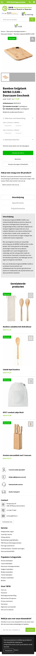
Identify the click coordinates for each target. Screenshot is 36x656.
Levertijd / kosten (6, 534)
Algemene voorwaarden (8, 607)
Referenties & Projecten (8, 598)
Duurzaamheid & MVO (7, 551)
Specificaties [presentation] (18, 203)
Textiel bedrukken (6, 575)
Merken (3, 580)
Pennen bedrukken (7, 561)
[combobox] (15, 19)
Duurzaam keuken (6, 34)
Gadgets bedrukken (7, 569)
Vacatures (4, 593)
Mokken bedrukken (7, 572)
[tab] (18, 197)
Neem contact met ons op (10, 185)
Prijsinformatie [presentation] (18, 208)
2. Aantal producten (11, 139)
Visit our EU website (7, 610)
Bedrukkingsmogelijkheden (9, 540)
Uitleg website (5, 537)
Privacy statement (7, 601)
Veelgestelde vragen (7, 531)
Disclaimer (4, 604)
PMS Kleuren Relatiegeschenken (11, 543)
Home (3, 31)
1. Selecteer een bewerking (14, 118)
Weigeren (16, 650)
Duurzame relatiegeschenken (16, 31)
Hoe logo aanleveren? (8, 546)
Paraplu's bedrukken (7, 578)
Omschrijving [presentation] (18, 197)
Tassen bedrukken (6, 563)
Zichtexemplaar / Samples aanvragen (12, 548)
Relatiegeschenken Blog (8, 595)
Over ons (3, 590)
